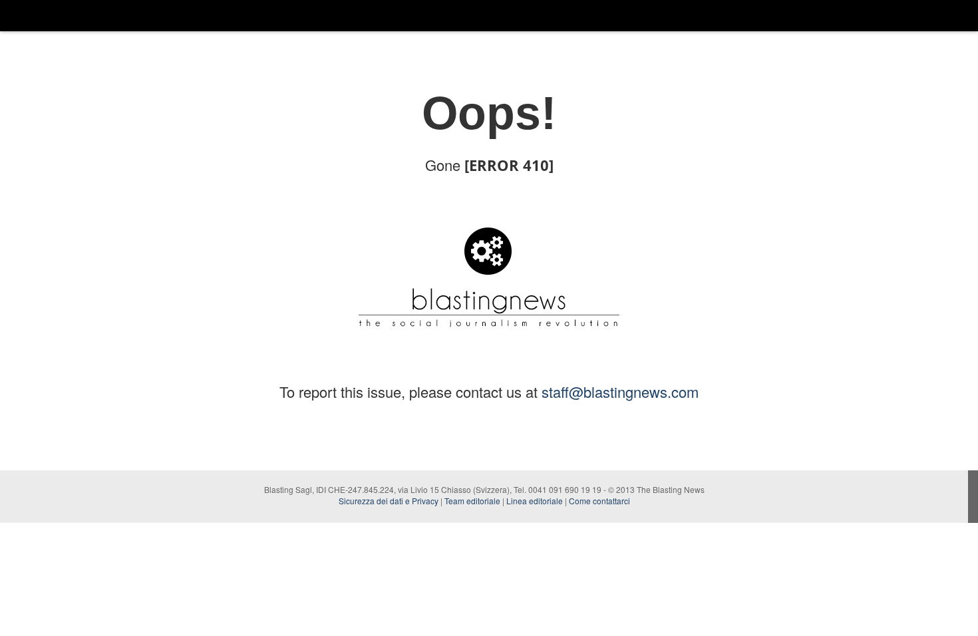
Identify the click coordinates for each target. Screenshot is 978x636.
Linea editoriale (534, 500)
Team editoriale (472, 500)
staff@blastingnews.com (620, 391)
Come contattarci (599, 500)
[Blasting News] (54, 15)
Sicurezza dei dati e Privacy (388, 500)
